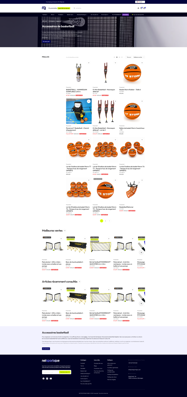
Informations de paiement (111, 364)
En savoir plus (46, 41)
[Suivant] (109, 220)
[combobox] (104, 8)
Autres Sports (84, 378)
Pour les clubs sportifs (86, 383)
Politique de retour (112, 377)
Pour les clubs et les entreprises (99, 371)
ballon (85, 337)
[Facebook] (43, 378)
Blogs (95, 366)
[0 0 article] (144, 8)
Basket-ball (59, 21)
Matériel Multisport (85, 373)
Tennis (82, 366)
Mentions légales (111, 379)
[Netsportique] (44, 8)
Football (82, 363)
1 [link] (101, 221)
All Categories (51, 21)
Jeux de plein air (84, 376)
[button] (141, 252)
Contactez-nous (98, 368)
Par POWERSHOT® (85, 381)
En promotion (59, 8)
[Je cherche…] (74, 8)
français (140, 1)
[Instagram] (47, 378)
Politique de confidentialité (111, 371)
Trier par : (129, 57)
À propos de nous (98, 363)
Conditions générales (112, 367)
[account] (138, 8)
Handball (82, 368)
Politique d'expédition (112, 374)
